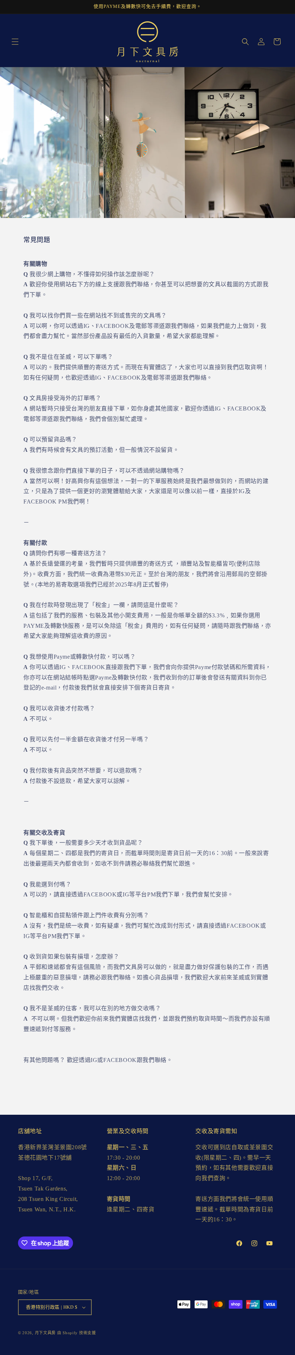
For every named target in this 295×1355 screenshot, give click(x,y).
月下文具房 (45, 1333)
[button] (15, 42)
